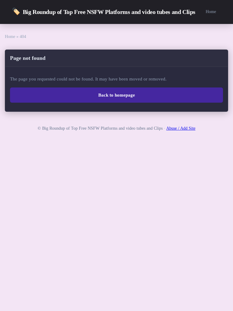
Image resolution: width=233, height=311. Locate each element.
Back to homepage (116, 95)
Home (211, 11)
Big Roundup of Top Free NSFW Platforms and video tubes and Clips (103, 11)
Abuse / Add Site (180, 128)
